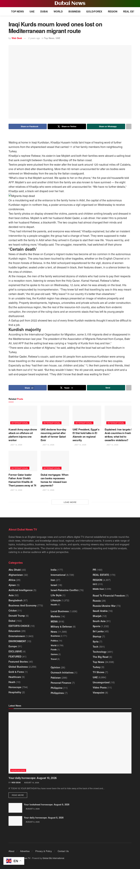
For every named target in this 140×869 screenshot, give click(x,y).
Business (74, 11)
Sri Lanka (98, 631)
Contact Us (63, 851)
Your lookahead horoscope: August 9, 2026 (46, 804)
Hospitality (15, 692)
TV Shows (98, 672)
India (54, 569)
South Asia (99, 621)
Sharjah (97, 616)
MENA (54, 621)
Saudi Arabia (100, 611)
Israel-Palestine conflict (65, 590)
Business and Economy (23, 605)
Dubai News (69, 3)
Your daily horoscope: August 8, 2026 (44, 817)
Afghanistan (16, 574)
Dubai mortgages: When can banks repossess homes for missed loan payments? (54, 480)
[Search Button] (130, 3)
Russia (97, 600)
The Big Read (100, 656)
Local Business (60, 611)
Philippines (57, 693)
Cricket (13, 610)
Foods (54, 649)
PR (94, 569)
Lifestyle (56, 600)
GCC (95, 584)
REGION (112, 11)
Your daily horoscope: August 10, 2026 (33, 778)
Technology (100, 651)
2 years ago (34, 38)
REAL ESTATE (131, 11)
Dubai (44, 11)
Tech (95, 646)
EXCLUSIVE (15, 651)
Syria (96, 641)
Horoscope (15, 687)
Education (14, 631)
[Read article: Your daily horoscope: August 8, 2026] (15, 821)
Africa (12, 580)
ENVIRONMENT (17, 641)
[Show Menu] (10, 3)
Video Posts (100, 687)
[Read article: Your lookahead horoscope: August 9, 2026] (15, 808)
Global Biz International (53, 858)
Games (54, 654)
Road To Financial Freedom (109, 595)
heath (12, 682)
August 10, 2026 (31, 782)
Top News (17, 11)
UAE (32, 11)
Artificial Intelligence (21, 590)
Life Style (56, 595)
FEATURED (15, 656)
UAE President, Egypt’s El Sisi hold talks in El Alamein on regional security (86, 435)
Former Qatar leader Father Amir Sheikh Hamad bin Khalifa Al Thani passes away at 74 (22, 480)
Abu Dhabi (15, 569)
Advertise (25, 851)
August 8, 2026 (32, 822)
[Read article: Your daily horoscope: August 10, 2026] (70, 743)
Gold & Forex (16, 671)
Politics (54, 640)
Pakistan (56, 677)
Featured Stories (18, 661)
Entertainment (17, 636)
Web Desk (17, 38)
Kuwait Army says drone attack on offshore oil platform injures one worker (23, 435)
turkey (97, 667)
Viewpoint (98, 692)
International (19, 422)
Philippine (56, 687)
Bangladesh (16, 600)
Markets (55, 616)
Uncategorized (101, 682)
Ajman (12, 585)
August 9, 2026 (32, 809)
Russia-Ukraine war (104, 605)
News (54, 631)
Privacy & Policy (43, 851)
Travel (54, 659)
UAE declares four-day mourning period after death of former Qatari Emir (53, 435)
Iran (53, 580)
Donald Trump (17, 615)
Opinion (55, 667)
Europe (13, 646)
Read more (19, 794)
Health (54, 604)
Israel (54, 585)
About (11, 851)
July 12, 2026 (16, 445)
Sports (96, 626)
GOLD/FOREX (94, 11)
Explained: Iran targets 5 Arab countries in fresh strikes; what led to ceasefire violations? (118, 435)
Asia (11, 595)
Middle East (98, 588)
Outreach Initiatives (62, 672)
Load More (70, 502)
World (58, 11)
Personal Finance (61, 682)
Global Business (18, 666)
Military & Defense (61, 626)
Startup (97, 636)
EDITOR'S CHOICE (19, 625)
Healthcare (15, 677)
